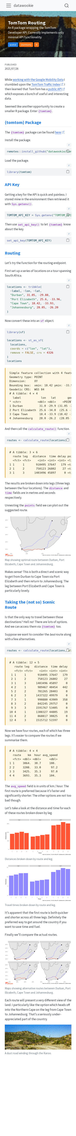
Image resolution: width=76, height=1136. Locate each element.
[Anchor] (44, 122)
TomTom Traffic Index (45, 84)
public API (55, 89)
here (58, 132)
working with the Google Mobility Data (38, 80)
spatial (13, 44)
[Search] (66, 5)
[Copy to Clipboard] (67, 151)
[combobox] (66, 5)
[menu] (9, 5)
